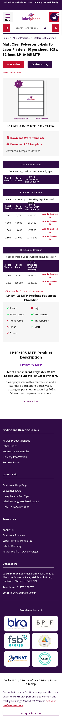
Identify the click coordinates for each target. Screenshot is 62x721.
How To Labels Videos (16, 506)
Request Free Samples (16, 451)
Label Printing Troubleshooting (21, 501)
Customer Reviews (14, 535)
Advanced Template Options (23, 150)
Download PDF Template (26, 144)
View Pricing (41, 64)
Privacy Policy (48, 680)
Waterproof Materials (45, 37)
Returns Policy (11, 462)
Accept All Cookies (31, 713)
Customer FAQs (12, 490)
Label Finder (10, 446)
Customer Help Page (15, 485)
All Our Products (21, 37)
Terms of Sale (30, 680)
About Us (8, 529)
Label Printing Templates (17, 540)
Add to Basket (50, 214)
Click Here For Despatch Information (24, 291)
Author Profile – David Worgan (21, 551)
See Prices (32, 401)
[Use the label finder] (6, 28)
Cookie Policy (11, 680)
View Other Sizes (13, 72)
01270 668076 (25, 587)
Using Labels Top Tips (16, 496)
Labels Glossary (12, 546)
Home (6, 37)
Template (14, 64)
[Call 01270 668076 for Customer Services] (55, 28)
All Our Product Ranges (16, 440)
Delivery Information (15, 456)
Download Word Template (27, 138)
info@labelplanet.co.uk (23, 592)
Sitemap (31, 684)
